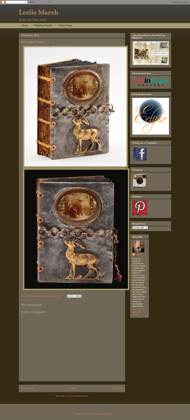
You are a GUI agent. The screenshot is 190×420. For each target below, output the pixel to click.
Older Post (117, 388)
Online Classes (65, 25)
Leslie (138, 254)
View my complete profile (136, 312)
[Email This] (68, 296)
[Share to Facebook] (77, 296)
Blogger (110, 414)
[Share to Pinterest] (80, 296)
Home (25, 25)
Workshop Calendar (43, 25)
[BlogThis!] (71, 296)
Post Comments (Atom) (78, 396)
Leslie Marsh (38, 12)
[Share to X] (74, 296)
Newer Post (27, 388)
